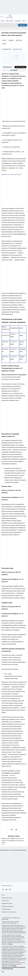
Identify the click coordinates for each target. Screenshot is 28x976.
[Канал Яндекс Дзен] (20, 67)
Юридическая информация (8, 906)
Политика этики (5, 900)
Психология (18, 20)
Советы (2, 20)
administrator (17, 49)
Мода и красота (10, 20)
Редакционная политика (7, 903)
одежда (11, 40)
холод (4, 40)
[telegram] (16, 829)
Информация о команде (7, 897)
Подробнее (10, 944)
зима (4, 44)
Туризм (24, 20)
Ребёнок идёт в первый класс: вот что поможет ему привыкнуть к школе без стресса (12, 841)
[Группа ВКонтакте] (7, 67)
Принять (22, 25)
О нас (3, 895)
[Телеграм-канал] (14, 70)
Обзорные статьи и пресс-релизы (9, 911)
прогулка (19, 40)
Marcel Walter (10, 174)
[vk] (11, 829)
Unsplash (19, 174)
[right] (26, 21)
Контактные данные (6, 909)
